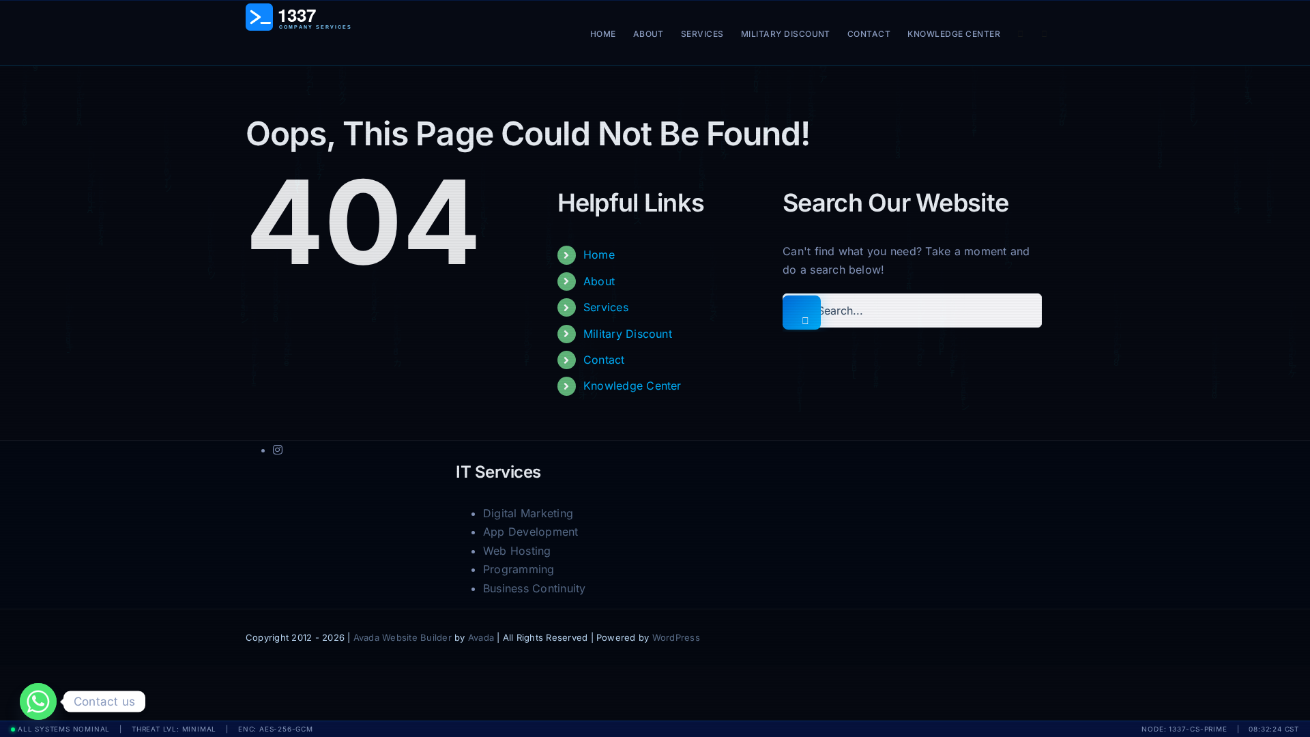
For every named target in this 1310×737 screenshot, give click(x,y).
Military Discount (627, 334)
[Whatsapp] (38, 701)
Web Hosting (517, 551)
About (599, 281)
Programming (519, 569)
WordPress (676, 637)
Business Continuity (534, 588)
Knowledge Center (632, 385)
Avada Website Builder (402, 637)
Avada (481, 637)
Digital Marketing (528, 513)
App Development (531, 531)
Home (599, 254)
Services (605, 307)
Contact (604, 359)
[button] (1044, 33)
